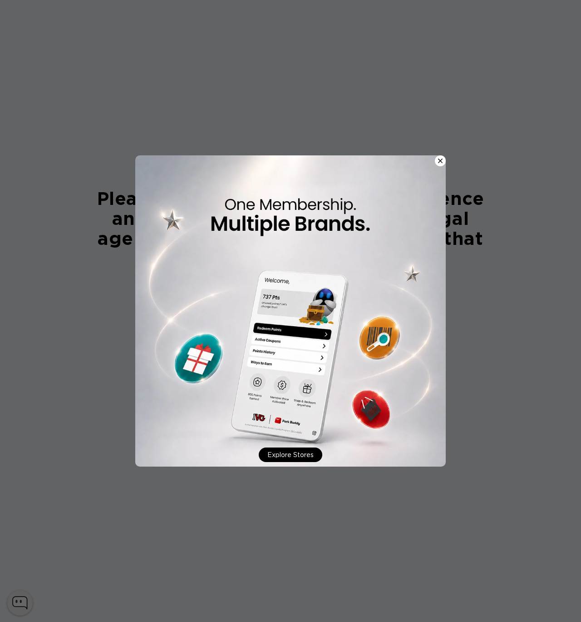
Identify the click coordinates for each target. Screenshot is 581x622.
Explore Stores (290, 454)
